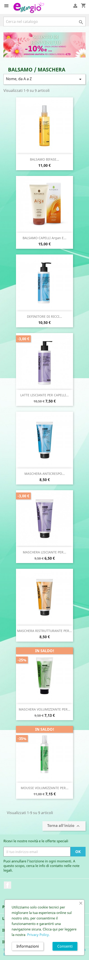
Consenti (65, 946)
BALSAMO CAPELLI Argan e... (44, 238)
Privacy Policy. (38, 934)
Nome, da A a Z (44, 79)
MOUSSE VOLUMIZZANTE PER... (44, 788)
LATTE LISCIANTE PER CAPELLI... (44, 395)
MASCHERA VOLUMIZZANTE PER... (44, 709)
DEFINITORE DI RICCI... (44, 316)
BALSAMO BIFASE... (44, 159)
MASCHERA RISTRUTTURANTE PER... (44, 631)
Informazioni (27, 946)
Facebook (7, 885)
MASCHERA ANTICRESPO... (44, 473)
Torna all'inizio (64, 826)
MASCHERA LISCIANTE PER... (44, 552)
